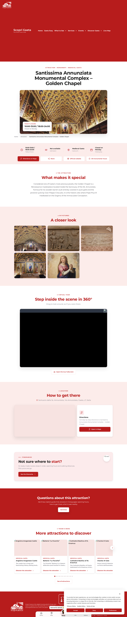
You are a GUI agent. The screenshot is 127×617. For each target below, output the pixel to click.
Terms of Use (91, 606)
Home (40, 31)
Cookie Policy (81, 606)
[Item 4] (59, 576)
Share (53, 159)
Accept (75, 610)
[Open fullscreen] (30, 238)
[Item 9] (67, 576)
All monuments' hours (99, 159)
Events (81, 31)
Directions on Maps (30, 159)
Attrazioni (24, 136)
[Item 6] (62, 576)
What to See (59, 31)
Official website (75, 159)
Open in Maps (96, 429)
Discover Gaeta (93, 31)
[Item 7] (64, 576)
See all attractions (63, 581)
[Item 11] (70, 576)
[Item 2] (56, 576)
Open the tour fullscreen (65, 372)
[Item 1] (54, 576)
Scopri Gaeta (22, 30)
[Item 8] (65, 576)
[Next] (112, 548)
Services (71, 31)
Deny (94, 610)
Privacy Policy (71, 606)
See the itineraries (27, 474)
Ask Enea (63, 510)
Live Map (106, 31)
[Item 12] (72, 576)
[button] (120, 594)
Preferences (112, 610)
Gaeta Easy (48, 31)
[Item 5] (61, 576)
